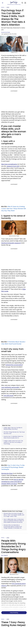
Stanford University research (11, 243)
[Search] (22, 2)
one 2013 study (9, 395)
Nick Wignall (4, 555)
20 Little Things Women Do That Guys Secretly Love (14, 432)
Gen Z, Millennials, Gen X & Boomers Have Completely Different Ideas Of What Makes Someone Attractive (14, 521)
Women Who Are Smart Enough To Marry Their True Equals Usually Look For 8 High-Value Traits (14, 515)
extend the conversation (14, 365)
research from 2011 (13, 166)
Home (2, 7)
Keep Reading (14, 612)
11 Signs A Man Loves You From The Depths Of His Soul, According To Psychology (13, 442)
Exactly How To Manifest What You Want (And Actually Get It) (13, 437)
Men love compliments (9, 164)
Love (8, 7)
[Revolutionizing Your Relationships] (14, 2)
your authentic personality (10, 387)
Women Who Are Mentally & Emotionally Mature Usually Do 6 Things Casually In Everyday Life (13, 526)
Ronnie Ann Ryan (5, 32)
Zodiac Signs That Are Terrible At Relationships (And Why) (13, 428)
